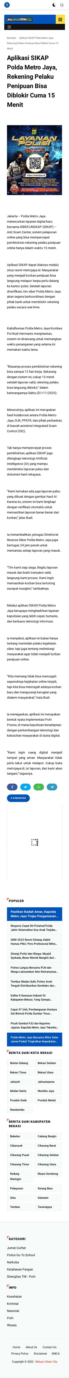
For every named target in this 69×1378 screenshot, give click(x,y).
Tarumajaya (45, 1207)
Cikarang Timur (19, 1164)
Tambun (15, 1207)
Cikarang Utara (47, 1164)
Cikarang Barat (47, 1145)
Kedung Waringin (15, 1176)
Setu (13, 1197)
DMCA (56, 1353)
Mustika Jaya (46, 1091)
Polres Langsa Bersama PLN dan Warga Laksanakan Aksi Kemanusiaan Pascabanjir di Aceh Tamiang (34, 970)
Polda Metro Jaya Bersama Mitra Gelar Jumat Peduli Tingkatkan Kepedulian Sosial (34, 1040)
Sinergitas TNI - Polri (21, 1276)
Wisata (12, 1325)
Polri (10, 1318)
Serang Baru (45, 1188)
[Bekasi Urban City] (20, 19)
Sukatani (43, 1197)
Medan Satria (18, 1091)
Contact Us (49, 1347)
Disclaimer (40, 1353)
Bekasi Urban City (46, 1361)
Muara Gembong (48, 1173)
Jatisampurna (46, 1081)
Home (16, 1347)
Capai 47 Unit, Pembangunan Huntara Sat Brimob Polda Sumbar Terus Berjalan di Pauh (34, 1012)
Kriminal (12, 1304)
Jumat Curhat (16, 1248)
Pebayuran (16, 1188)
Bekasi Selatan (47, 1063)
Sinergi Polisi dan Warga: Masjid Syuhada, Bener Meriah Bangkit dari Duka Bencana (32, 956)
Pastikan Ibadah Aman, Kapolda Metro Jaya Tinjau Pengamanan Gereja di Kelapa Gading (33, 914)
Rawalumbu (17, 1109)
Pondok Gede (18, 1100)
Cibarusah (16, 1145)
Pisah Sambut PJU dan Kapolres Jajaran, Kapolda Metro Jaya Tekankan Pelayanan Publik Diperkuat (34, 1026)
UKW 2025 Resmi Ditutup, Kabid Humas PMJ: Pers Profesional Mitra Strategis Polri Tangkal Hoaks (33, 942)
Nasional (13, 1311)
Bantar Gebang (19, 1063)
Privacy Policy (19, 1353)
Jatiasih (15, 1081)
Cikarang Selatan (48, 1155)
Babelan (15, 1136)
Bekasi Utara (45, 1072)
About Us (31, 1347)
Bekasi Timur (18, 1072)
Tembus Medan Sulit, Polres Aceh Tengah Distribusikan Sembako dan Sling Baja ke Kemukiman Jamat (32, 984)
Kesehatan (14, 1296)
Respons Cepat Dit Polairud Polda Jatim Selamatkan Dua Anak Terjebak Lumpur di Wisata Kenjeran (34, 928)
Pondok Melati (47, 1100)
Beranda (11, 38)
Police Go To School (21, 1255)
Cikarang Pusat (19, 1155)
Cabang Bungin (47, 1136)
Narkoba (13, 1262)
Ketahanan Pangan (20, 1269)
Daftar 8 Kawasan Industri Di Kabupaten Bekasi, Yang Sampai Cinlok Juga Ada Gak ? (30, 998)
